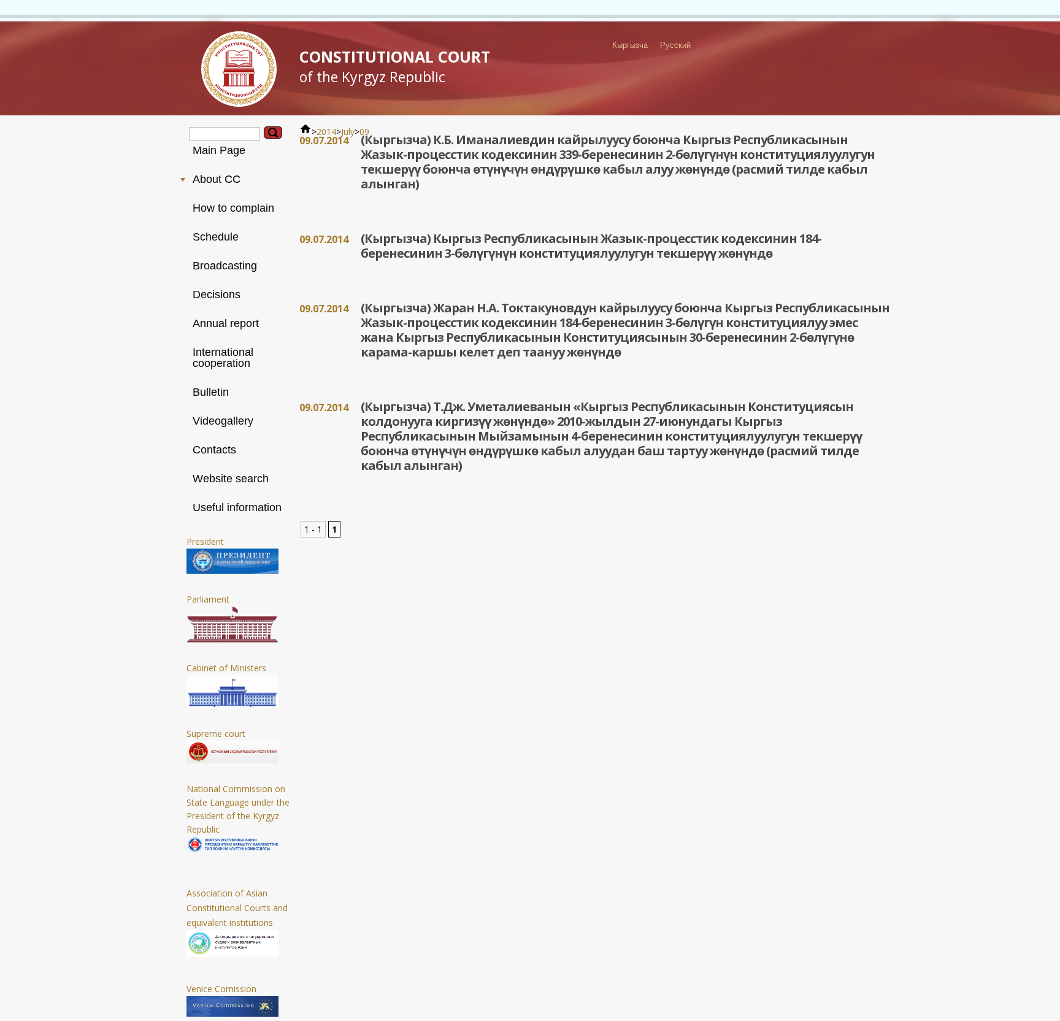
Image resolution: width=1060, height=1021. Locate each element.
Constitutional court (394, 66)
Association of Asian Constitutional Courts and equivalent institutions (237, 907)
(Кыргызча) (397, 139)
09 (364, 131)
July (348, 131)
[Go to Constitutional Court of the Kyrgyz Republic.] (305, 131)
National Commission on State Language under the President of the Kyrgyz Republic (238, 809)
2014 (326, 131)
